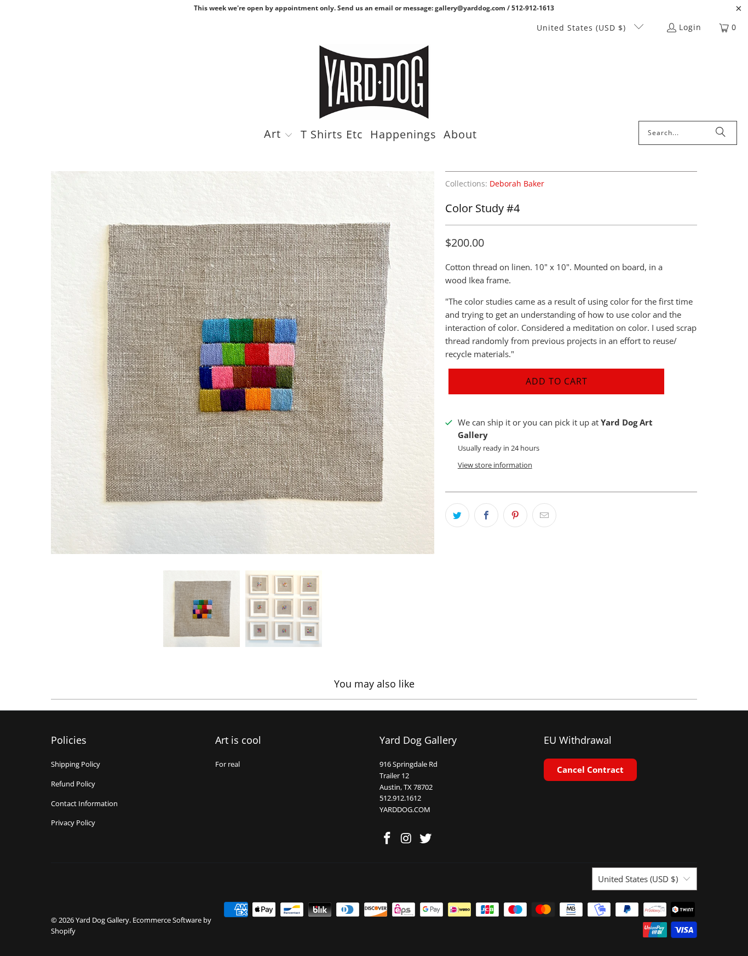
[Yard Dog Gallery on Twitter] (425, 838)
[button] (278, 135)
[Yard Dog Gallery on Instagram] (407, 838)
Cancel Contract (590, 769)
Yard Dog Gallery (102, 920)
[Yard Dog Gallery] (374, 82)
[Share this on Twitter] (457, 515)
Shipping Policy (75, 764)
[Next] (426, 362)
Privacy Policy (73, 822)
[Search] (720, 133)
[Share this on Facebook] (486, 515)
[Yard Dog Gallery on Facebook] (387, 838)
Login (690, 27)
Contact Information (84, 803)
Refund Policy (73, 784)
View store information (495, 465)
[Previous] (59, 362)
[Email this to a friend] (544, 515)
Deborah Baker (517, 184)
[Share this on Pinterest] (515, 515)
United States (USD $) (583, 27)
